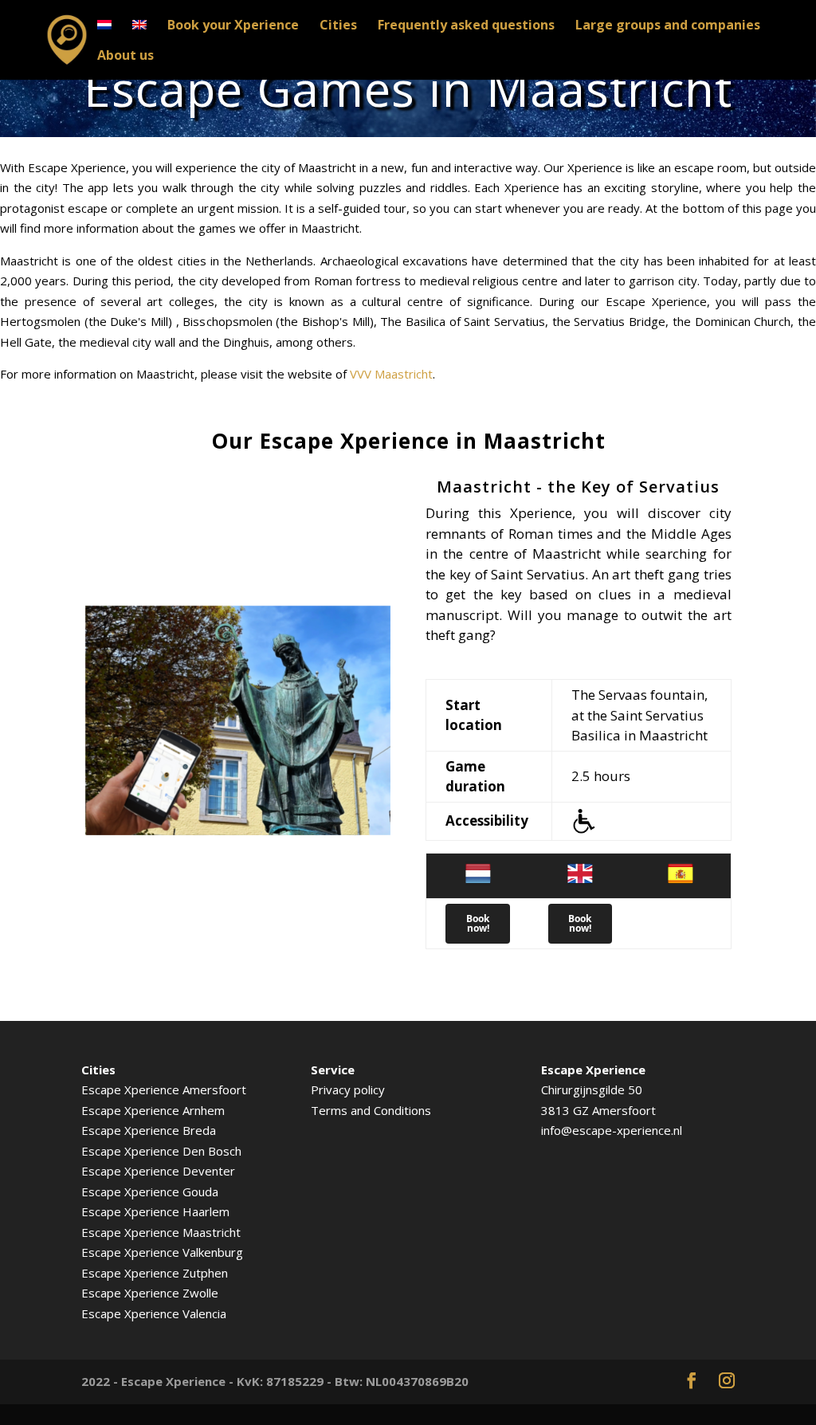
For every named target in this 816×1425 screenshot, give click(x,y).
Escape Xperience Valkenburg (162, 1252)
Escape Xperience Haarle (150, 1211)
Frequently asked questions (466, 26)
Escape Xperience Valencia (153, 1313)
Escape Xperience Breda (148, 1130)
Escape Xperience (131, 1232)
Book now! (477, 923)
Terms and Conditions (371, 1110)
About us (125, 56)
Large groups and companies (667, 26)
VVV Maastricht (391, 374)
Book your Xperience (233, 26)
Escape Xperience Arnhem (153, 1110)
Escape (102, 1273)
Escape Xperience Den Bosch (161, 1151)
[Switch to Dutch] (104, 34)
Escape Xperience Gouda (149, 1191)
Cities (338, 26)
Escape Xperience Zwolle (149, 1293)
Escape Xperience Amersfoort (163, 1089)
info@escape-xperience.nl (611, 1130)
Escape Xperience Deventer (158, 1171)
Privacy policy (348, 1089)
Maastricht (211, 1232)
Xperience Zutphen (176, 1273)
